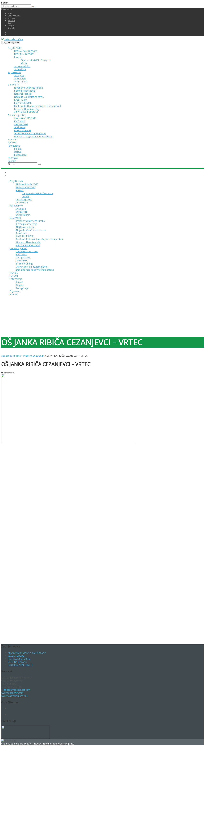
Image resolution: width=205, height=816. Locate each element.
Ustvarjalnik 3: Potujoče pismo (30, 133)
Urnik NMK (19, 127)
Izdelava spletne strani (46, 743)
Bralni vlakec (20, 99)
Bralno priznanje (22, 130)
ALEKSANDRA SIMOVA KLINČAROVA (27, 652)
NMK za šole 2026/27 (25, 51)
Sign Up (19, 810)
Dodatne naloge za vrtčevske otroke (33, 136)
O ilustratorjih (21, 81)
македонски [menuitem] (14, 15)
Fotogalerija (14, 145)
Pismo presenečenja (24, 90)
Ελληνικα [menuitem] (11, 25)
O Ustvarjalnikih (22, 66)
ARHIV (23, 63)
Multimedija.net (66, 743)
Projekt (18, 57)
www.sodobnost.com (12, 692)
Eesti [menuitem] (10, 23)
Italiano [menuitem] (11, 18)
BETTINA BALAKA (17, 661)
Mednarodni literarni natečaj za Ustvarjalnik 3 (37, 106)
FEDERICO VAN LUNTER (20, 664)
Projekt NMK (14, 47)
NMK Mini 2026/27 (23, 54)
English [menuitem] (11, 28)
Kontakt (12, 160)
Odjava (17, 151)
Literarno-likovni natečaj (26, 109)
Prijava (17, 148)
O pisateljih (20, 78)
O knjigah (19, 75)
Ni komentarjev (8, 372)
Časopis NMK (21, 124)
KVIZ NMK (19, 121)
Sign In (27, 810)
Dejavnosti (13, 84)
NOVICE (12, 139)
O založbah (20, 69)
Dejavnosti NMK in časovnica (35, 60)
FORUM (12, 142)
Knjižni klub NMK (23, 102)
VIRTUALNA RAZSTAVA (26, 112)
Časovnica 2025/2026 (25, 118)
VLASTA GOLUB (16, 655)
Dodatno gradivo (16, 115)
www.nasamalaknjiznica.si (14, 695)
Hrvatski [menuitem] (11, 20)
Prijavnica (13, 157)
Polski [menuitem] (10, 13)
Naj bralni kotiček (23, 93)
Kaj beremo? (14, 72)
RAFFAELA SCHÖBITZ (19, 658)
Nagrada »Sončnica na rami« (29, 96)
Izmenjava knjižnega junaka (28, 87)
